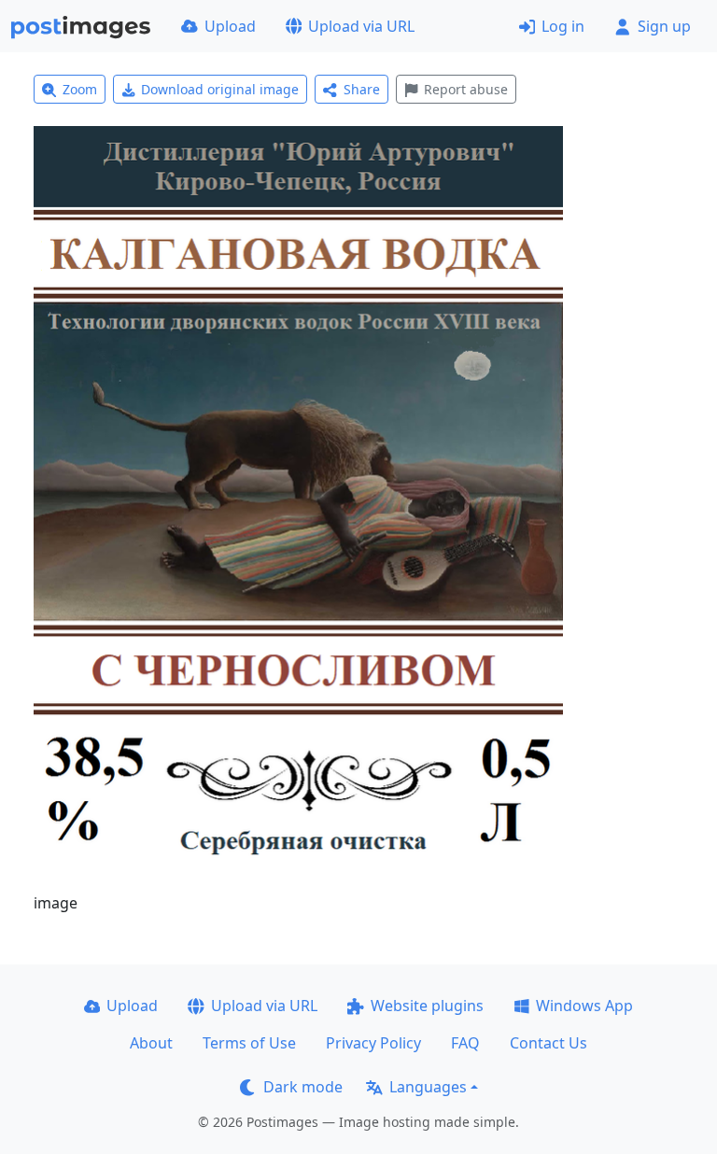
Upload (230, 26)
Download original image (220, 89)
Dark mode (303, 1087)
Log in (562, 26)
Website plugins (427, 1005)
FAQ (465, 1043)
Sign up (664, 26)
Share (362, 89)
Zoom (80, 89)
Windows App (584, 1005)
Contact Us (548, 1043)
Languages (428, 1087)
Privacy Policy (373, 1043)
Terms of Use (249, 1043)
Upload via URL (361, 26)
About (151, 1043)
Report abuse (466, 89)
